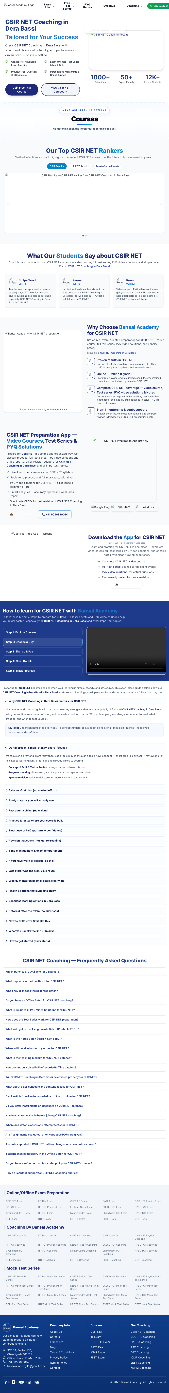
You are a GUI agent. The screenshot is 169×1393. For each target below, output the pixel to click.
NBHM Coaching (141, 1367)
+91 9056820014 (18, 1362)
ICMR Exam (97, 1352)
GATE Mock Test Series (115, 1276)
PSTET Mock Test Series (116, 1304)
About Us (56, 1331)
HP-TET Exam (77, 1218)
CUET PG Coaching (80, 1235)
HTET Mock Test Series (50, 1304)
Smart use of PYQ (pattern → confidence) (35, 830)
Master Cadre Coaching (83, 1250)
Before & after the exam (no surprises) (34, 911)
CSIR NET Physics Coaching (144, 1237)
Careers (55, 1336)
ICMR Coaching (140, 1357)
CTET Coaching (143, 1259)
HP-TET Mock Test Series (84, 1304)
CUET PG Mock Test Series (81, 1278)
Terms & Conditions (62, 1352)
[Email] (37, 1382)
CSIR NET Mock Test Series (17, 1278)
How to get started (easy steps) (29, 941)
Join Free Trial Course (22, 89)
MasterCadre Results (107, 166)
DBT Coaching (140, 1352)
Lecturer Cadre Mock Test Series (84, 1287)
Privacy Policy (59, 1357)
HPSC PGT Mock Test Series (146, 1287)
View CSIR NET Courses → (60, 89)
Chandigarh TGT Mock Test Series (115, 1297)
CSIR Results (57, 166)
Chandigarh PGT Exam (18, 1213)
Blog (53, 1347)
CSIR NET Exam (14, 1201)
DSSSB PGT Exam (112, 1207)
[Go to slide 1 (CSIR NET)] (83, 235)
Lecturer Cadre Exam (81, 1207)
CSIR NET (96, 1331)
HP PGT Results (80, 166)
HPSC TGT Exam (144, 1213)
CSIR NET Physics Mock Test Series (148, 1278)
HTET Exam (44, 1218)
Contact (55, 1367)
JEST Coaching (140, 1362)
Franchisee (56, 1342)
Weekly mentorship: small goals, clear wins (36, 880)
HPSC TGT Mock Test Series (146, 1297)
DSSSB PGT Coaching (114, 1244)
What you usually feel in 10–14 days (31, 931)
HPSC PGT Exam (144, 1207)
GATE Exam (109, 1201)
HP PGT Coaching (15, 1244)
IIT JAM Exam (45, 1201)
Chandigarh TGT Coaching (111, 1252)
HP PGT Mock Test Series (20, 1285)
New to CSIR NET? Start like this (29, 921)
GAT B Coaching (141, 1342)
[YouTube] (21, 1382)
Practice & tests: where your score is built (36, 820)
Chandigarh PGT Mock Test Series (18, 1297)
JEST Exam (97, 1357)
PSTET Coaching (112, 1259)
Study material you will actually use (31, 800)
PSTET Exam (110, 1218)
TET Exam (11, 1218)
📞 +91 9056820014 (55, 514)
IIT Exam (95, 1336)
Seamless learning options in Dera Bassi (34, 901)
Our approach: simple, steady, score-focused (38, 747)
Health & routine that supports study (32, 890)
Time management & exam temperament (35, 850)
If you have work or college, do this (31, 860)
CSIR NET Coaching (16, 1235)
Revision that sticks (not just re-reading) (35, 840)
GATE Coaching (111, 1235)
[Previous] (8, 203)
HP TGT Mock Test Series (52, 1295)
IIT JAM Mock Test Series (52, 1276)
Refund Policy (58, 1362)
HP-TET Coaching (79, 1259)
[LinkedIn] (29, 1382)
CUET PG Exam (78, 1201)
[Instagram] (14, 1382)
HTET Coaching (46, 1259)
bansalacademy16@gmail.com (26, 1366)
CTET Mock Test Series (147, 1304)
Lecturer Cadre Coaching (84, 1244)
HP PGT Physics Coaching (52, 1244)
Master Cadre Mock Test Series (83, 1297)
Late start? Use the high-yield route (32, 870)
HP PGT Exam (13, 1207)
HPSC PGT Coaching (146, 1244)
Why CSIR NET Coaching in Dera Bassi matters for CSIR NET (47, 701)
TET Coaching (13, 1259)
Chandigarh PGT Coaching (15, 1252)
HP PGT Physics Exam (50, 1207)
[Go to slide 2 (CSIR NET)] (86, 235)
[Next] (161, 203)
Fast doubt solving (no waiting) (29, 810)
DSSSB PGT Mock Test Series (115, 1287)
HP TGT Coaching (47, 1250)
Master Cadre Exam (81, 1213)
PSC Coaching (140, 1347)
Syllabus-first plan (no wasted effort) (33, 790)
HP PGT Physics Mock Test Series (50, 1287)
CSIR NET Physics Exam (148, 1201)
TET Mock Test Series (17, 1304)
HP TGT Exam (45, 1213)
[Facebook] (6, 1382)
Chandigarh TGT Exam (115, 1213)
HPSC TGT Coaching (146, 1250)
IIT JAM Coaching (47, 1235)
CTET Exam (141, 1218)
